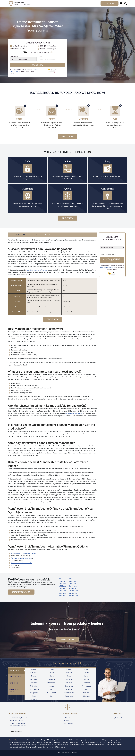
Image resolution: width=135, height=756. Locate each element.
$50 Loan (62, 579)
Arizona (51, 669)
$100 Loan (62, 581)
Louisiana (51, 679)
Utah (51, 696)
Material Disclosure (16, 731)
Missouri (34, 235)
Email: (40, 56)
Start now (67, 218)
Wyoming (33, 699)
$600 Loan (62, 595)
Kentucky (33, 679)
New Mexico (86, 686)
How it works (68, 723)
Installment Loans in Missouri (37, 270)
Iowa (69, 676)
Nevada (51, 686)
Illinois (33, 676)
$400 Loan (62, 591)
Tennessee (86, 693)
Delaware (33, 673)
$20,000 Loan (73, 593)
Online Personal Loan (17, 723)
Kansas (86, 676)
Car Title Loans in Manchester (21, 563)
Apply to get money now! (112, 260)
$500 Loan (62, 593)
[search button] (125, 3)
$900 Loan (72, 584)
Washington (69, 696)
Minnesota (33, 683)
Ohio (51, 689)
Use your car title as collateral (40, 52)
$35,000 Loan (73, 595)
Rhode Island (51, 693)
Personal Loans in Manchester (21, 558)
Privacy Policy (104, 267)
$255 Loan (62, 586)
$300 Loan (62, 588)
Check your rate (21, 592)
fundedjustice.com (64, 753)
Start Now (37, 65)
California (69, 669)
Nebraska (33, 686)
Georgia (69, 673)
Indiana (51, 676)
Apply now (109, 3)
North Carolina (33, 689)
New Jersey (69, 686)
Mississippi (51, 683)
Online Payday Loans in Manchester (23, 553)
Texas (34, 696)
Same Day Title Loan (17, 720)
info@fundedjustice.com (119, 718)
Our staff (67, 720)
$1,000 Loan (73, 586)
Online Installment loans (73, 413)
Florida (51, 673)
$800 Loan (72, 581)
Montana (87, 683)
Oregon (86, 689)
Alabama (33, 669)
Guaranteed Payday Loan (18, 718)
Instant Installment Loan (18, 726)
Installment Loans (22, 235)
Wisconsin (86, 696)
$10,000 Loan (73, 591)
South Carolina (69, 693)
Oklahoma (69, 689)
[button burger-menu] (121, 3)
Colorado (87, 669)
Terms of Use (17, 71)
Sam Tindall (13, 740)
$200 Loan (62, 584)
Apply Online (68, 639)
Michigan (87, 679)
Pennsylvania (33, 693)
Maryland (69, 679)
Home (12, 235)
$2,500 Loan (73, 588)
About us (67, 718)
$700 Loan (72, 579)
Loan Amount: (14, 56)
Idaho (87, 673)
